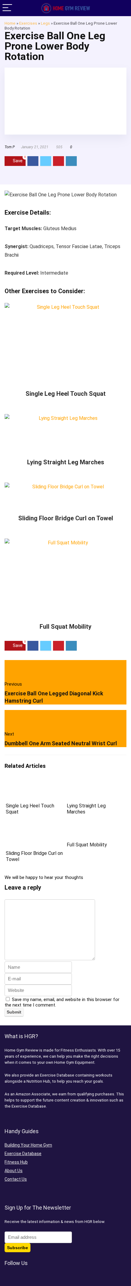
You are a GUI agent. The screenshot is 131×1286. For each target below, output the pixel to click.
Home (10, 23)
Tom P (10, 147)
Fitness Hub (16, 1162)
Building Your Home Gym (28, 1145)
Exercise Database (23, 1153)
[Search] (121, 8)
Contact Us (16, 1179)
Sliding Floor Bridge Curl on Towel (65, 518)
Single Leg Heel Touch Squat (66, 393)
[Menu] (7, 8)
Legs (45, 23)
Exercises (28, 23)
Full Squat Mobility (65, 626)
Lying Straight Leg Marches (65, 462)
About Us (14, 1170)
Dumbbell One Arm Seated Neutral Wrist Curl (61, 743)
